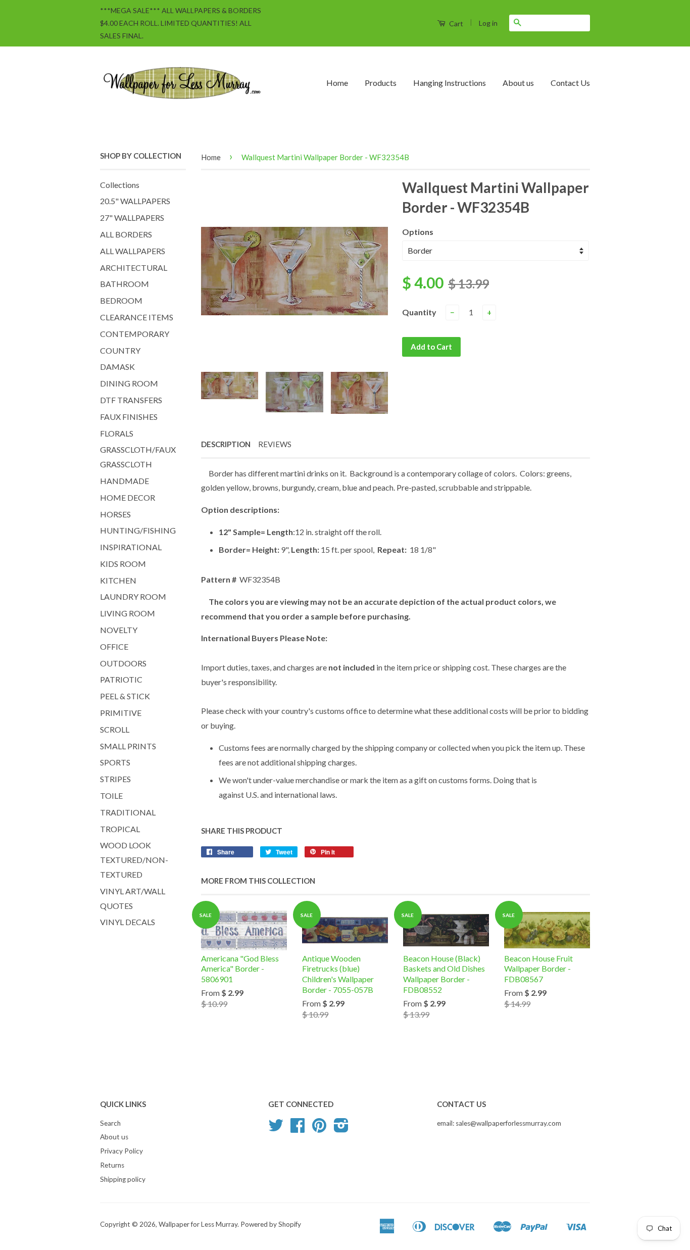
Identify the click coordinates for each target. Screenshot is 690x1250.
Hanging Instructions (449, 82)
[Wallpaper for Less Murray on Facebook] (297, 1129)
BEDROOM (121, 300)
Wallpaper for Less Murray (198, 1224)
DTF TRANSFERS (131, 400)
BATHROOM (124, 284)
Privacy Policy (121, 1151)
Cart (455, 23)
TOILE (111, 795)
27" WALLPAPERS (132, 217)
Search (110, 1123)
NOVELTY (118, 630)
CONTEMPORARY (134, 334)
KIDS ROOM (123, 563)
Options (417, 231)
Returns (112, 1165)
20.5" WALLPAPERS (135, 201)
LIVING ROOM (127, 613)
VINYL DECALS (127, 922)
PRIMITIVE (120, 712)
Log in (488, 23)
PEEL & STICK (125, 696)
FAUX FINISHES (129, 416)
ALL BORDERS (126, 234)
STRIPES (115, 779)
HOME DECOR (127, 497)
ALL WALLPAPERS (132, 251)
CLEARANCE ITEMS (136, 317)
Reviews (274, 444)
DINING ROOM (129, 383)
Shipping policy (122, 1179)
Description (226, 444)
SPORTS (115, 762)
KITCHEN (118, 580)
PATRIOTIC (121, 679)
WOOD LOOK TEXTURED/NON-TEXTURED (134, 859)
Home (337, 82)
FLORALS (116, 433)
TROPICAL (120, 829)
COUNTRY (120, 350)
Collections (119, 184)
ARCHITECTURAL (133, 267)
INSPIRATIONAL (131, 547)
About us (518, 82)
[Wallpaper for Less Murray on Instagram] (341, 1129)
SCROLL (114, 729)
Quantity (419, 312)
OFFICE (114, 646)
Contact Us (570, 82)
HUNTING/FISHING (138, 530)
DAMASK (117, 366)
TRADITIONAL (128, 812)
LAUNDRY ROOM (133, 596)
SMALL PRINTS (128, 746)
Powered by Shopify (270, 1224)
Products (381, 82)
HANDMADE (124, 481)
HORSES (115, 514)
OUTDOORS (123, 663)
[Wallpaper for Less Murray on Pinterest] (319, 1129)
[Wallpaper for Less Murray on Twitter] (275, 1129)
